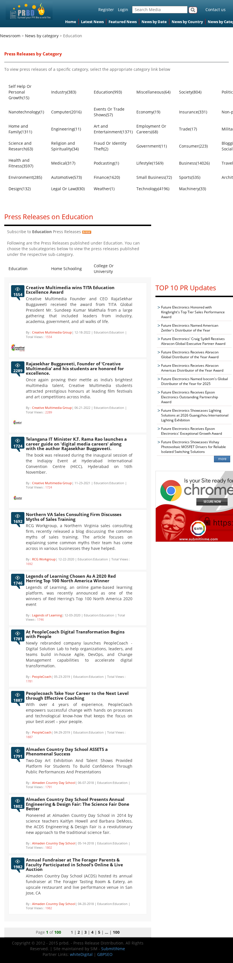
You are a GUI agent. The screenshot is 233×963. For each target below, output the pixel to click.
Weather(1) (104, 188)
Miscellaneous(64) (153, 92)
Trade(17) (188, 129)
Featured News (123, 21)
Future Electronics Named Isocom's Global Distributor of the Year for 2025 (194, 381)
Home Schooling (66, 268)
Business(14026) (194, 163)
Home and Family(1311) (20, 128)
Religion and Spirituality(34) (65, 146)
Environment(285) (25, 177)
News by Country (187, 21)
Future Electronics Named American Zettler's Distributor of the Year (189, 328)
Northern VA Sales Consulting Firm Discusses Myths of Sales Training (73, 516)
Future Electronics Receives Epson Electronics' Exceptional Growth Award (191, 431)
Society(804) (190, 92)
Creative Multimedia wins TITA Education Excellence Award (70, 290)
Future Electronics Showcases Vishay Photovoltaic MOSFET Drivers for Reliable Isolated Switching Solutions (193, 447)
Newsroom (10, 35)
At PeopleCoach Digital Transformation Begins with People (75, 634)
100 (116, 932)
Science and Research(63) (21, 146)
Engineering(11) (66, 129)
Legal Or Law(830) (68, 188)
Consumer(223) (193, 146)
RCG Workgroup (44, 559)
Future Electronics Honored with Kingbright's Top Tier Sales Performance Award (193, 312)
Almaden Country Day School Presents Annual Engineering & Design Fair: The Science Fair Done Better (77, 803)
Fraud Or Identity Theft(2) (110, 146)
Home (70, 21)
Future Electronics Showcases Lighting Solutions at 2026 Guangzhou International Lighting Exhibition (194, 415)
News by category (42, 35)
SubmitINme (113, 948)
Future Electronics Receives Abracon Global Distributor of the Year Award (190, 354)
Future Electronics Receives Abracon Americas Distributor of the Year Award (192, 368)
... (106, 932)
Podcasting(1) (106, 163)
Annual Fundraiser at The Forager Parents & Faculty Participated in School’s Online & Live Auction (74, 864)
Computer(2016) (66, 112)
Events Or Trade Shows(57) (109, 111)
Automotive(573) (66, 177)
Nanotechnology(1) (26, 112)
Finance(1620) (107, 177)
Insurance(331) (193, 112)
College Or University (104, 268)
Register (106, 9)
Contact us (215, 9)
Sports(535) (189, 177)
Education (18, 268)
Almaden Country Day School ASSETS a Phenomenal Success (67, 751)
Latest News (92, 21)
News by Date (154, 21)
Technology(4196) (152, 188)
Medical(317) (63, 163)
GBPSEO (105, 954)
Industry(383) (63, 92)
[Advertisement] (194, 242)
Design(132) (20, 188)
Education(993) (108, 92)
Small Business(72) (154, 177)
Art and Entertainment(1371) (112, 128)
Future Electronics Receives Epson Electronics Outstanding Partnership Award (189, 397)
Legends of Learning (47, 615)
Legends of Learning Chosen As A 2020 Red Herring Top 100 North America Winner (71, 578)
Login (123, 9)
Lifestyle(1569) (149, 163)
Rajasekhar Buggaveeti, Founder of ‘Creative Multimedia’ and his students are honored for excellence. (75, 368)
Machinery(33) (192, 188)
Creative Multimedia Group (52, 332)
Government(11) (151, 146)
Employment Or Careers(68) (151, 128)
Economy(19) (148, 112)
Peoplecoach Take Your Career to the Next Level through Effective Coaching (77, 695)
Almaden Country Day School (53, 782)
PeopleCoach (41, 676)
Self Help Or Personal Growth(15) (20, 92)
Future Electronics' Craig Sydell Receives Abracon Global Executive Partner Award (193, 341)
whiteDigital (81, 954)
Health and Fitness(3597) (21, 163)
